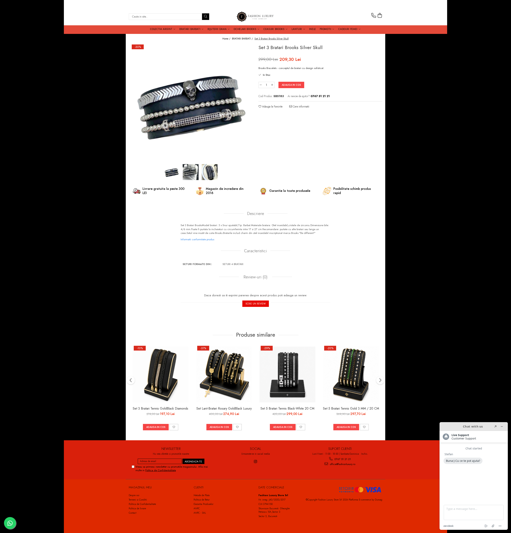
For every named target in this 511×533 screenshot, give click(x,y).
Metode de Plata (202, 495)
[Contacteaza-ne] (373, 15)
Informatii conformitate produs (197, 239)
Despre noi (134, 495)
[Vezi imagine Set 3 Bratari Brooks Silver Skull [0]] (171, 172)
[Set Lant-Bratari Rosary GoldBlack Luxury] (224, 374)
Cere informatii (300, 106)
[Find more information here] (473, 476)
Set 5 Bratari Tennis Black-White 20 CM (287, 408)
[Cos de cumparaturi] (379, 15)
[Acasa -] (255, 16)
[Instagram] (255, 461)
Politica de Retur (202, 499)
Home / (226, 38)
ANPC (197, 508)
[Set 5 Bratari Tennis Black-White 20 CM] (287, 374)
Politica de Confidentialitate (160, 470)
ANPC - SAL (200, 513)
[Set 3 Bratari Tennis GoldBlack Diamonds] (160, 374)
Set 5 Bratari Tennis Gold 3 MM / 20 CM (351, 408)
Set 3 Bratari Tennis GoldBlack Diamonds (160, 408)
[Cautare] (205, 16)
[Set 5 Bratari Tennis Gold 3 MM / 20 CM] (351, 374)
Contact (132, 513)
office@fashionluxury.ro (342, 464)
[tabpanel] (191, 103)
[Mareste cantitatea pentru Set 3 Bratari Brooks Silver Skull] (272, 85)
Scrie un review (256, 303)
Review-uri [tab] (254, 277)
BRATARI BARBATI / (243, 38)
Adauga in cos (291, 85)
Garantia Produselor (203, 504)
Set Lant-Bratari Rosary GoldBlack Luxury (224, 408)
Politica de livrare (137, 508)
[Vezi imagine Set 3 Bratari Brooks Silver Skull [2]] (209, 172)
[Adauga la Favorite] (173, 427)
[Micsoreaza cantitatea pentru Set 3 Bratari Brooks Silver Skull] (260, 85)
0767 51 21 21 (342, 459)
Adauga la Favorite (271, 106)
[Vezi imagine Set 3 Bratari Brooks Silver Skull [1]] (190, 172)
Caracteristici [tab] (255, 251)
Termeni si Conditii (138, 499)
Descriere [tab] (255, 214)
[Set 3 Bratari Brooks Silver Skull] (191, 103)
